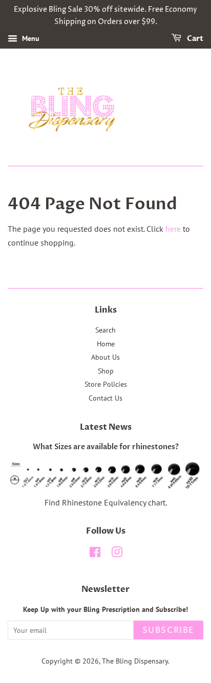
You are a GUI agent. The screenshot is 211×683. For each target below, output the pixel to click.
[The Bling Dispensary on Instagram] (116, 554)
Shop (106, 371)
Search (105, 330)
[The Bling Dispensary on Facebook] (95, 554)
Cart (194, 38)
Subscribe (168, 630)
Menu (29, 38)
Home (106, 343)
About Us (105, 357)
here (173, 229)
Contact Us (105, 398)
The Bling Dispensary (135, 661)
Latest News (106, 427)
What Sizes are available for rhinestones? (106, 447)
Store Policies (106, 384)
